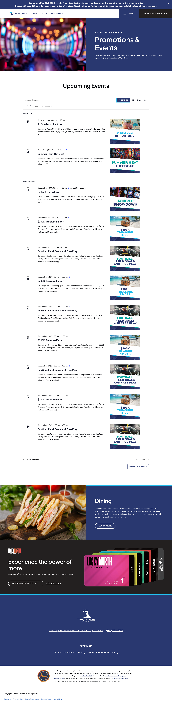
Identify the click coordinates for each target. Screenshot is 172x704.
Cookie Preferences (32, 699)
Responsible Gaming (107, 652)
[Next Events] (31, 106)
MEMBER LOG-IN (53, 583)
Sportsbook (69, 652)
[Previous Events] (27, 106)
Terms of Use (46, 699)
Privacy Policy (18, 699)
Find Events (123, 100)
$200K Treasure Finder (51, 221)
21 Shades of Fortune (50, 124)
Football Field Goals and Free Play (57, 251)
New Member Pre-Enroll (26, 583)
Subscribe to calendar (136, 467)
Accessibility (57, 699)
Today (36, 106)
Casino (35, 13)
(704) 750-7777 (114, 630)
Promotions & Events (52, 13)
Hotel (91, 652)
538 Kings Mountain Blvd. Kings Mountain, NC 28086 (76, 630)
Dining (81, 652)
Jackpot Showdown (49, 192)
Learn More (105, 525)
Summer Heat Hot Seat (51, 154)
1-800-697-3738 (87, 676)
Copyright (7, 699)
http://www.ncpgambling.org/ (120, 679)
